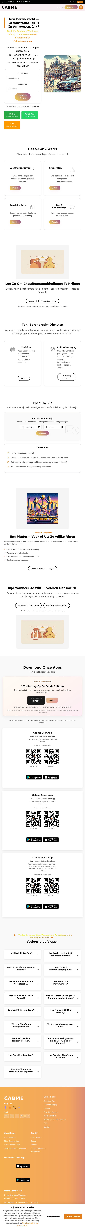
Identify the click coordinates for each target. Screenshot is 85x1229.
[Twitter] (14, 1107)
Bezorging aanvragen (67, 377)
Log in (31, 301)
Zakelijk (47, 1108)
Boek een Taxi (49, 1101)
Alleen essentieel (53, 1216)
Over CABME (36, 1137)
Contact (47, 1127)
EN (6, 1116)
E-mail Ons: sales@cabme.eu (16, 1195)
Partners (34, 1145)
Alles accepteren (73, 1216)
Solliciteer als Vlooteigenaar (55, 1120)
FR (17, 1116)
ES (28, 1116)
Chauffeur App (9, 1137)
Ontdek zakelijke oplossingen (42, 569)
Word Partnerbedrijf (11, 1145)
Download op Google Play (56, 605)
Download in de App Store (28, 605)
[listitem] (12, 115)
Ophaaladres (23, 73)
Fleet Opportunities (11, 1141)
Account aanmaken (48, 301)
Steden (33, 1141)
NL (12, 1116)
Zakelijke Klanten (51, 1112)
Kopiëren (52, 700)
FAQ (45, 1123)
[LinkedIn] (18, 1107)
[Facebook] (5, 1107)
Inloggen (60, 7)
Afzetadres (22, 84)
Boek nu (23, 378)
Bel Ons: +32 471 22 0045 (14, 1199)
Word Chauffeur (50, 1116)
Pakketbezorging (50, 1105)
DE (22, 1116)
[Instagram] (10, 1107)
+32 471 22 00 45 (32, 106)
